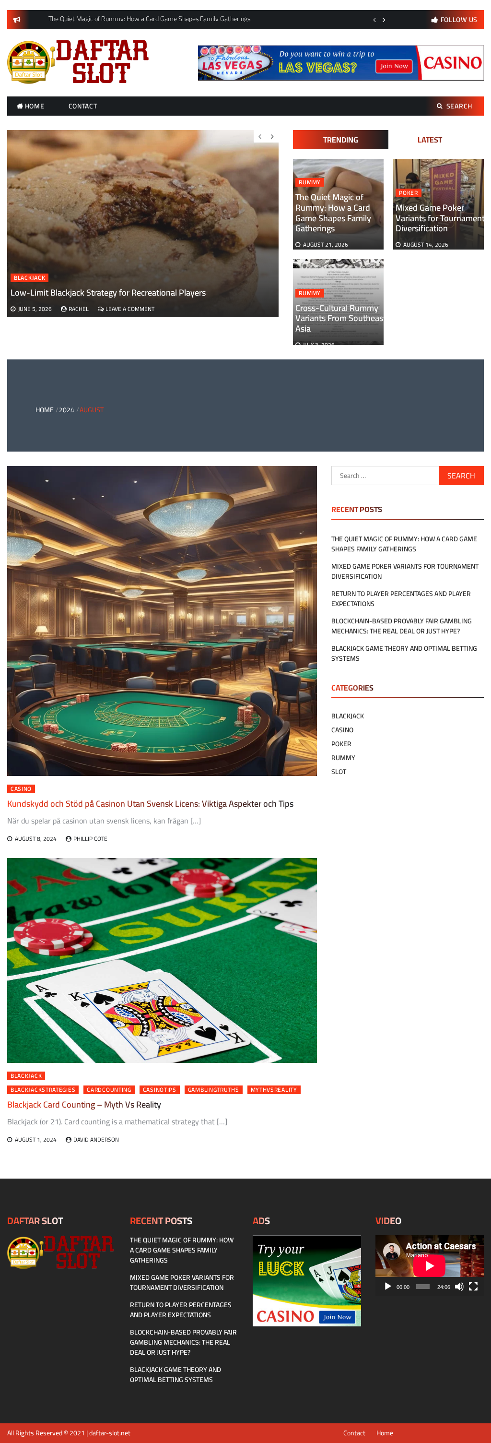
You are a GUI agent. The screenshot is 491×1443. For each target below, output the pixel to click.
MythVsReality (274, 1089)
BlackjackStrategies (43, 1089)
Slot (338, 771)
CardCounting (109, 1089)
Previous (374, 19)
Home (35, 106)
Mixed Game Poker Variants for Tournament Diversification (440, 218)
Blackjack (29, 278)
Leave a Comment (129, 308)
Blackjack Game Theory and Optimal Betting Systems (404, 653)
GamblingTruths (213, 1089)
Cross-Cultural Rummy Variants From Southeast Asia (340, 318)
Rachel (79, 308)
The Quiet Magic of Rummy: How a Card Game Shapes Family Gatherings (333, 212)
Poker (408, 193)
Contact (83, 106)
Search (459, 106)
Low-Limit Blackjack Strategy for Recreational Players (108, 292)
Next (384, 19)
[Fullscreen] (473, 1286)
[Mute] (459, 1286)
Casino (21, 789)
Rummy (310, 182)
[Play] (388, 1286)
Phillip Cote (90, 838)
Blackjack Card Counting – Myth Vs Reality (84, 1104)
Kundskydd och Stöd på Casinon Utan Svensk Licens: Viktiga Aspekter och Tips (150, 803)
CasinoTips (159, 1089)
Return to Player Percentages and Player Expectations (401, 598)
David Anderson (96, 1139)
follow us (459, 19)
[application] (429, 1265)
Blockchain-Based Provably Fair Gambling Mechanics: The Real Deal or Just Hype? (401, 626)
